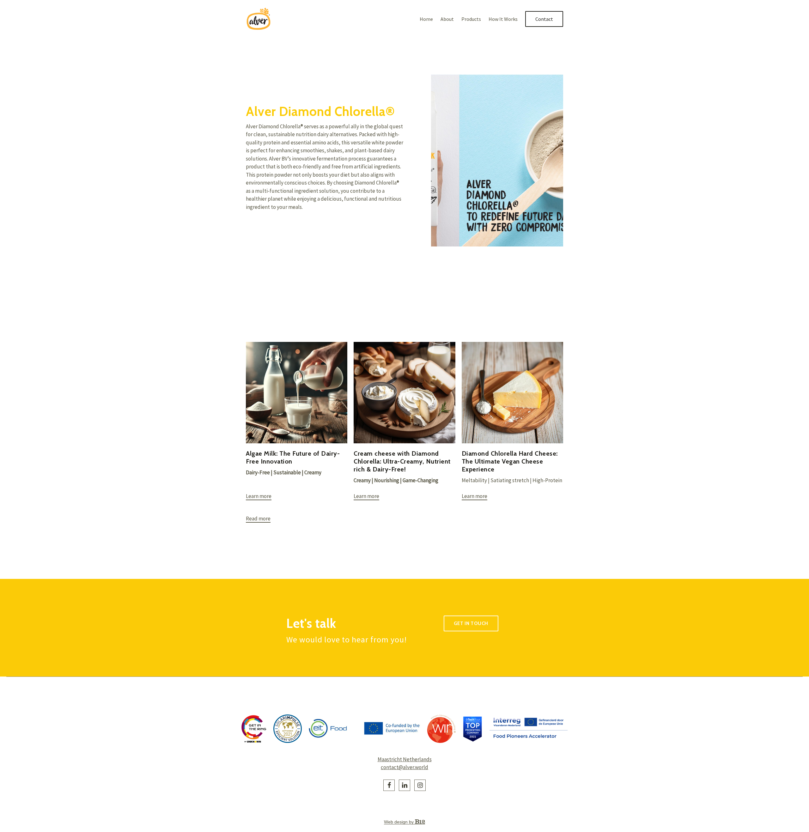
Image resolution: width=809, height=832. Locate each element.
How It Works (503, 19)
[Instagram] (420, 785)
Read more (258, 518)
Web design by (399, 821)
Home (426, 19)
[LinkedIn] (404, 785)
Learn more (258, 496)
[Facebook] (389, 785)
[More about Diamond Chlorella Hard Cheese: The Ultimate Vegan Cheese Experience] (512, 392)
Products (471, 19)
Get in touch (471, 623)
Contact (544, 19)
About (447, 19)
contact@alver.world (404, 767)
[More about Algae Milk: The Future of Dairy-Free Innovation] (296, 392)
